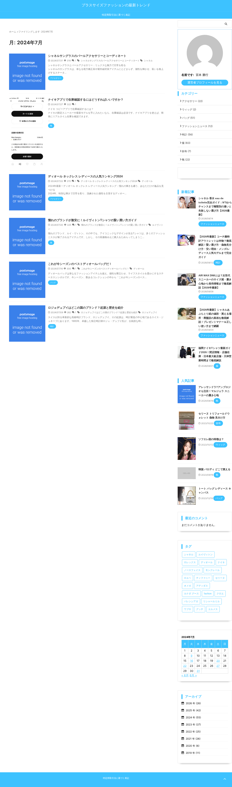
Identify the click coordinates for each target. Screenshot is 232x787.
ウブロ (187, 609)
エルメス (213, 609)
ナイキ (221, 562)
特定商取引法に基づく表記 (116, 14)
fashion (208, 593)
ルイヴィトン (205, 554)
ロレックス (190, 562)
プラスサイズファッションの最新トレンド (116, 5)
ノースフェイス (192, 570)
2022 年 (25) (193, 731)
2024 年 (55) (193, 717)
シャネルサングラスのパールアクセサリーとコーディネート (87, 55)
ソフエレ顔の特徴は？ (211, 439)
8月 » (193, 675)
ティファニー (203, 578)
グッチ (199, 609)
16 (191, 660)
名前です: (187, 75)
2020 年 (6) (192, 745)
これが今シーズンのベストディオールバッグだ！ (80, 263)
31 (198, 671)
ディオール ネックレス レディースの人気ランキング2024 (85, 176)
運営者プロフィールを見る (204, 82)
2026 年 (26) (193, 703)
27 (218, 666)
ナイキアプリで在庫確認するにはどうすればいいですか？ (85, 99)
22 (185, 666)
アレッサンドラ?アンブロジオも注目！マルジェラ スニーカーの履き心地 (214, 391)
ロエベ (187, 578)
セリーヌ (220, 578)
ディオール (147, 181)
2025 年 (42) (193, 710)
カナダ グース (191, 593)
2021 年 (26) (193, 738)
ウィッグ (189, 109)
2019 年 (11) (193, 752)
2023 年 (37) (193, 724)
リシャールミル (211, 601)
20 (218, 660)
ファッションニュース (197, 126)
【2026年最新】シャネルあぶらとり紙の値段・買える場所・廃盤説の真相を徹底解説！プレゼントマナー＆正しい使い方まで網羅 (214, 318)
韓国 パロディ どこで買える (214, 469)
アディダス (202, 585)
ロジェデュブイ (149, 312)
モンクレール (213, 570)
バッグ (188, 117)
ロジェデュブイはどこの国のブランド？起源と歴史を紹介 (85, 307)
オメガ (187, 585)
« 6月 (185, 675)
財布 (186, 151)
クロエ (220, 593)
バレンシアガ (191, 601)
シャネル (148, 60)
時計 (187, 134)
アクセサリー (192, 101)
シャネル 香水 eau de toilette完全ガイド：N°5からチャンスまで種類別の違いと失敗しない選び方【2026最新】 (215, 206)
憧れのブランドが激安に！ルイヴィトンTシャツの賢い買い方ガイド (92, 220)
